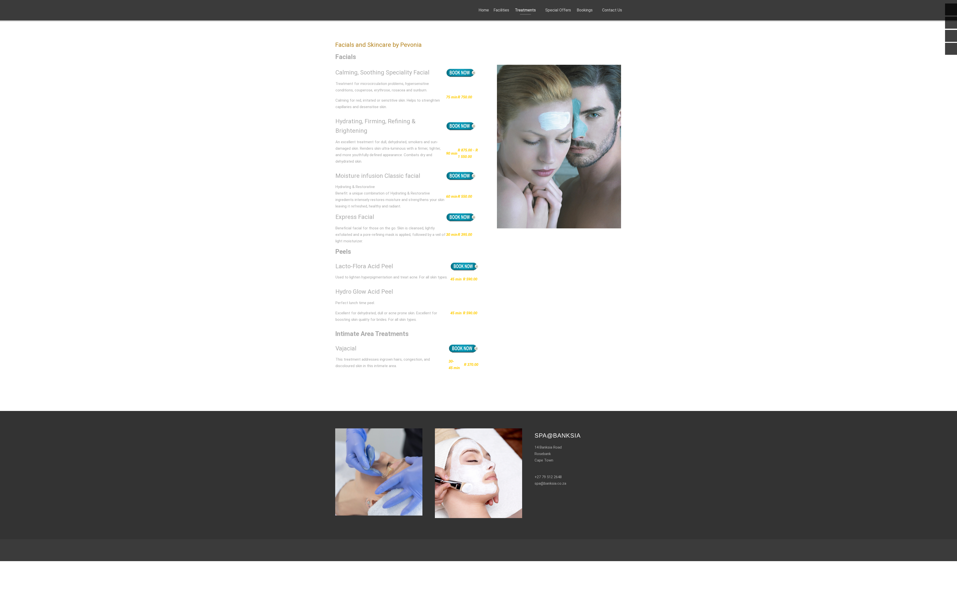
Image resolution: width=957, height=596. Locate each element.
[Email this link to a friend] (620, 55)
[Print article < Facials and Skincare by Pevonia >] (614, 55)
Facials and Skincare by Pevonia (378, 44)
